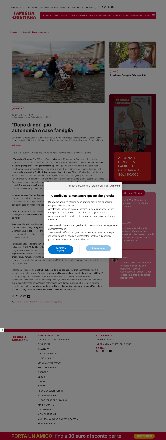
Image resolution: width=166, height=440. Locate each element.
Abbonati (115, 185)
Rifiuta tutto (98, 248)
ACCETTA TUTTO (61, 249)
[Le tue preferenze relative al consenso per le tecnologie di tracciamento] (2, 330)
